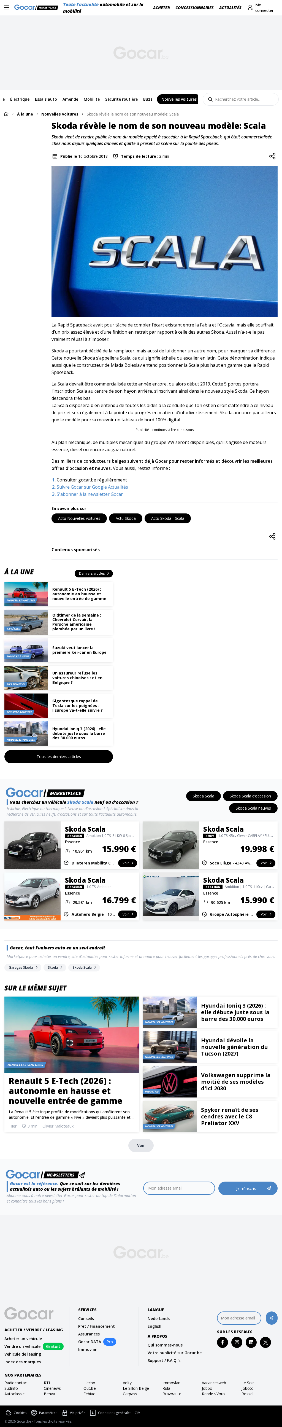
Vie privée (77, 1412)
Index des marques (22, 1361)
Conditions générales (114, 1412)
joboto (248, 1388)
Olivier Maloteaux (58, 1126)
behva (49, 1393)
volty (127, 1382)
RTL (47, 1382)
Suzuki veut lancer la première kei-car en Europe (79, 650)
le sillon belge (136, 1388)
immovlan (171, 1382)
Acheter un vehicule (23, 1338)
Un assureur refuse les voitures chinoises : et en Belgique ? (77, 677)
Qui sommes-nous (165, 1345)
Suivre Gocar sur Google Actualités (92, 487)
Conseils (86, 1318)
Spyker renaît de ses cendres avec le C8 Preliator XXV (229, 1116)
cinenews (52, 1388)
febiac (89, 1393)
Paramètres (48, 1412)
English (154, 1326)
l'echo (89, 1382)
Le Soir (248, 1382)
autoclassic (14, 1393)
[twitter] (265, 1342)
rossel (247, 1393)
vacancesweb (214, 1382)
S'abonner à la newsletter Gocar (90, 494)
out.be (89, 1388)
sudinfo (11, 1388)
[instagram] (237, 1342)
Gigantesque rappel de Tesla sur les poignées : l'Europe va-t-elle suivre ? (77, 705)
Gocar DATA (89, 1341)
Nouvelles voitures (59, 114)
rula (166, 1388)
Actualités (230, 7)
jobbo (207, 1388)
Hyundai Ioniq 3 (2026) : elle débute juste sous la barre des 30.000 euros (79, 733)
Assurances (89, 1334)
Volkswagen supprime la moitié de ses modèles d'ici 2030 (236, 1081)
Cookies (20, 1412)
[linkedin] (251, 1342)
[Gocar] (38, 8)
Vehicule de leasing (22, 1354)
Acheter (161, 7)
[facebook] (222, 1342)
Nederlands (159, 1318)
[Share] (272, 156)
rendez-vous (213, 1393)
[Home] (6, 113)
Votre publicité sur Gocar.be (175, 1352)
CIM (137, 1413)
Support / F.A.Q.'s (164, 1360)
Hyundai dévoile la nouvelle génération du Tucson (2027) (234, 1047)
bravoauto (171, 1393)
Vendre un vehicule (22, 1346)
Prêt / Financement (96, 1326)
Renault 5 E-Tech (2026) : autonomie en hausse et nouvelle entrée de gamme (79, 594)
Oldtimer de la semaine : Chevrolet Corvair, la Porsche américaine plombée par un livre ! (76, 621)
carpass (130, 1393)
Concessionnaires (194, 7)
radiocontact (16, 1382)
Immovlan (87, 1349)
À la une (25, 114)
